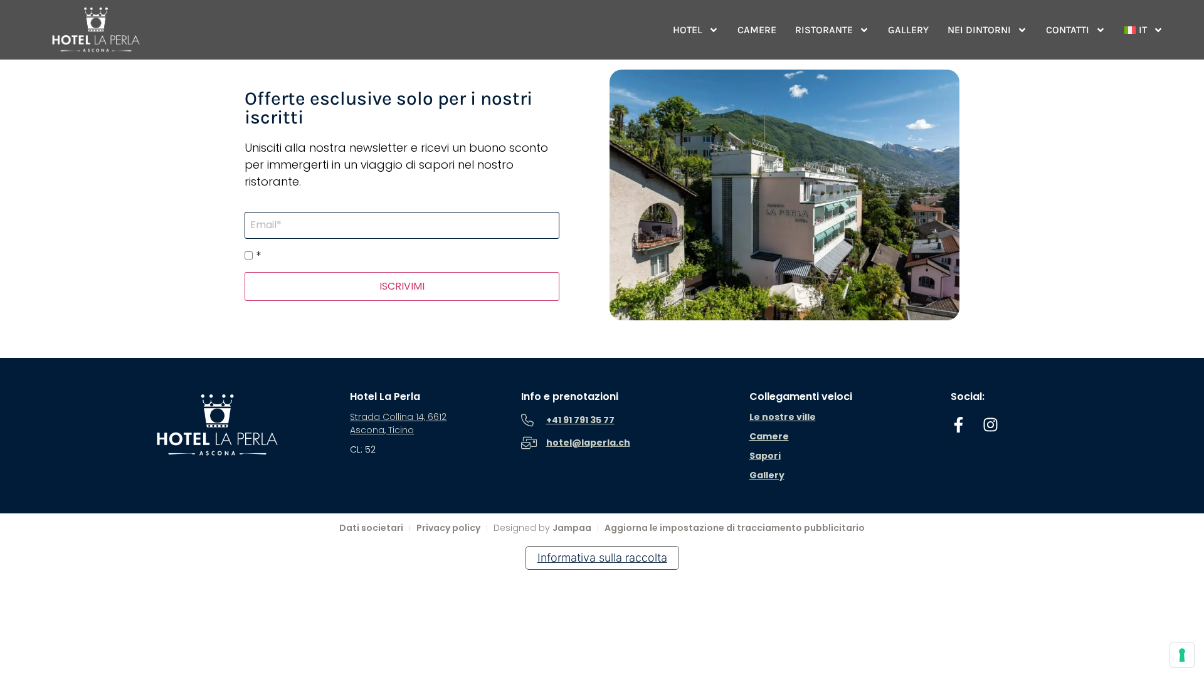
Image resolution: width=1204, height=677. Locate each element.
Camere (756, 30)
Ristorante (824, 30)
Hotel (687, 30)
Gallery (908, 30)
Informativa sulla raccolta (602, 557)
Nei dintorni (979, 30)
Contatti (1067, 30)
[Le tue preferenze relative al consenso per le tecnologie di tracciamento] (1182, 655)
